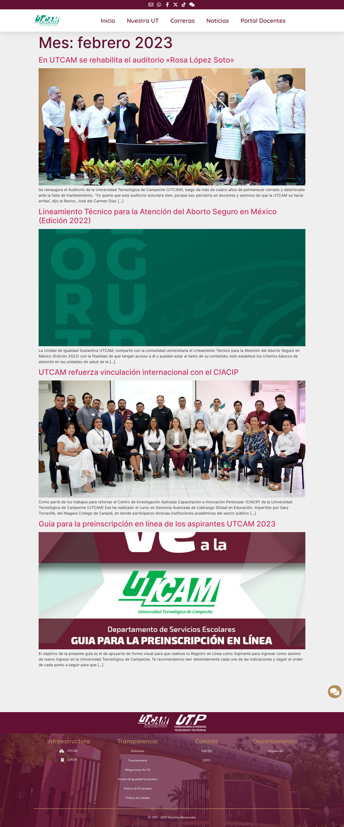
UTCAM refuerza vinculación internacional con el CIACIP (138, 372)
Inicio (108, 20)
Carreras (182, 20)
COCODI (206, 751)
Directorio (137, 751)
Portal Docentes (263, 20)
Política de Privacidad (137, 788)
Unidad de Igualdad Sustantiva (137, 779)
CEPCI (206, 760)
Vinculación (275, 751)
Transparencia (137, 760)
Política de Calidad (138, 798)
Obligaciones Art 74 (137, 770)
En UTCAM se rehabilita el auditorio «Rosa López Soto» (136, 59)
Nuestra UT (143, 20)
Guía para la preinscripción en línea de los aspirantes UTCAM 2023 (157, 523)
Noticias (217, 20)
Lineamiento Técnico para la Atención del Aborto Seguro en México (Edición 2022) (158, 216)
